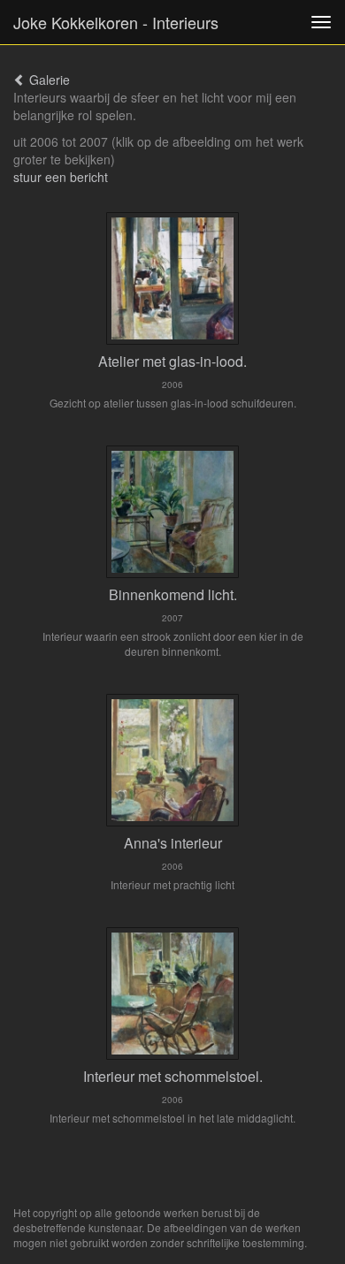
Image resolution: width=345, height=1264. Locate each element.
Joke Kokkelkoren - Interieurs (115, 22)
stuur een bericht (60, 177)
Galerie (48, 79)
